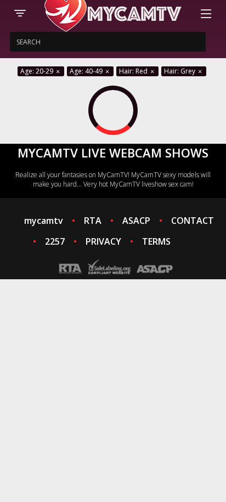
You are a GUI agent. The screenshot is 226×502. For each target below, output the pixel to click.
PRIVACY (103, 241)
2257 (55, 241)
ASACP (136, 221)
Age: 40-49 (87, 71)
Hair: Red (134, 71)
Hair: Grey (180, 71)
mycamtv (43, 221)
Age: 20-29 (37, 71)
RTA (92, 221)
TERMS (156, 241)
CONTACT (192, 221)
